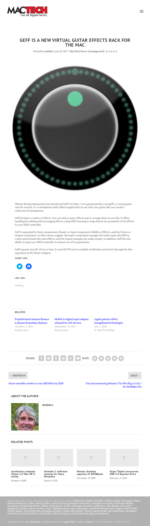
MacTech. (36, 521)
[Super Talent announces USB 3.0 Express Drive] (124, 457)
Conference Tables (83, 500)
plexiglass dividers (52, 510)
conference (99, 505)
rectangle (77, 505)
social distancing (99, 508)
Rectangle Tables (131, 500)
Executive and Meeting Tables (24, 505)
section (24, 508)
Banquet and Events (80, 503)
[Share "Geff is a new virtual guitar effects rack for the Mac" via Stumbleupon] (70, 358)
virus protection (32, 510)
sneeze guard (116, 508)
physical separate (99, 513)
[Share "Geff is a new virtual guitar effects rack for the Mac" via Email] (78, 358)
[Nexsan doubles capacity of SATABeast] (91, 457)
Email (89, 521)
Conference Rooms (124, 503)
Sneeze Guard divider (96, 510)
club (108, 505)
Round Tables (43, 503)
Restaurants (56, 505)
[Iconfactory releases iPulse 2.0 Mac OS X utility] (25, 457)
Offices (44, 505)
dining (115, 505)
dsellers (49, 51)
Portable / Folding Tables (107, 500)
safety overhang (60, 513)
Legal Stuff (69, 521)
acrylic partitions (28, 513)
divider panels (15, 510)
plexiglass (83, 508)
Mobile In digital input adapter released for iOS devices (72, 320)
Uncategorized (96, 51)
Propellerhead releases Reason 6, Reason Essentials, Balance (32, 320)
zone (48, 508)
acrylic (67, 505)
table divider (130, 508)
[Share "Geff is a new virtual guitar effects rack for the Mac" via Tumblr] (56, 358)
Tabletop (56, 508)
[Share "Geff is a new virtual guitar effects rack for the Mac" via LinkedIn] (63, 358)
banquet (87, 505)
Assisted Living (59, 503)
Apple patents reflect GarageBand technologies (108, 320)
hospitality (13, 508)
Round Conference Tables (21, 503)
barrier (32, 508)
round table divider (73, 510)
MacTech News (78, 51)
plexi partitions (116, 510)
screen (40, 508)
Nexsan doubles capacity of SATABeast (90, 473)
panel (74, 508)
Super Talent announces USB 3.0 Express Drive (124, 473)
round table (45, 513)
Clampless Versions (102, 503)
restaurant (125, 505)
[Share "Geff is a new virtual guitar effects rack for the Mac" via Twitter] (48, 358)
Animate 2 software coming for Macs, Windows (56, 474)
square (66, 508)
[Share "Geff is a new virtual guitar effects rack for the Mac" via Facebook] (41, 358)
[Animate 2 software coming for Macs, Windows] (58, 457)
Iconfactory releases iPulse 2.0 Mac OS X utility (23, 474)
